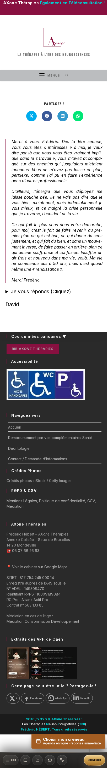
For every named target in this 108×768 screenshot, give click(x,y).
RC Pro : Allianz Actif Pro (27, 599)
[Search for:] (65, 75)
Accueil (14, 427)
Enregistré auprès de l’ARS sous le (36, 583)
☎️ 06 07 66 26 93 (23, 550)
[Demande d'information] (50, 760)
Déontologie (19, 448)
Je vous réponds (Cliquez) (40, 292)
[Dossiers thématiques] (37, 760)
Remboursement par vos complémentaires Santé (50, 437)
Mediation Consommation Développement (43, 621)
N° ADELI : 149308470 (25, 588)
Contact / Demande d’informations (37, 459)
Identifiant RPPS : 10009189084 (34, 594)
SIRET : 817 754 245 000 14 (30, 577)
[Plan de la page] (25, 760)
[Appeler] (62, 760)
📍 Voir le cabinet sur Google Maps (37, 567)
